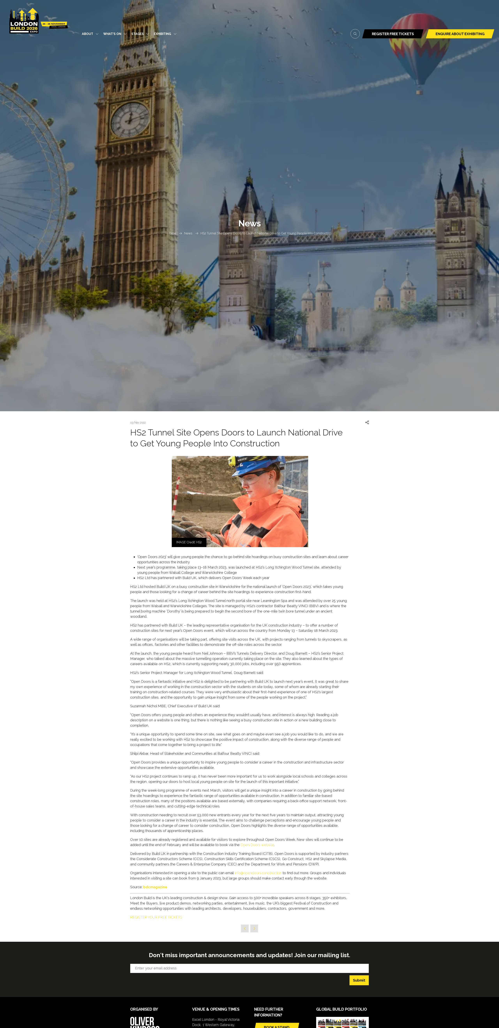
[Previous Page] (245, 928)
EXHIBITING (162, 34)
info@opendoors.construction (258, 873)
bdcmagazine (155, 887)
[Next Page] (254, 928)
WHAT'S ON (112, 34)
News (188, 233)
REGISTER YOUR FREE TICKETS (156, 917)
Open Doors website (257, 845)
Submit (359, 980)
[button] (355, 33)
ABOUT (87, 34)
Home (171, 233)
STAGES (137, 34)
